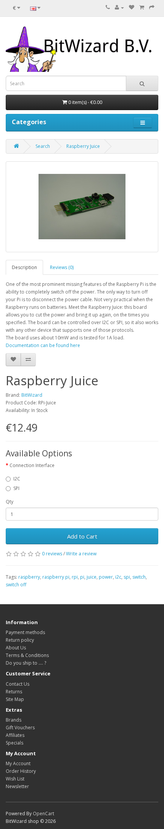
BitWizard (31, 395)
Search (42, 146)
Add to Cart (82, 536)
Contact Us (17, 684)
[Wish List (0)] (131, 7)
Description (24, 267)
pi (82, 577)
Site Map (15, 699)
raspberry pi (55, 577)
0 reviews (52, 553)
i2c (118, 577)
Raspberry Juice (83, 146)
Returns (14, 691)
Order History (21, 771)
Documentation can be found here (43, 345)
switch (139, 577)
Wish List (15, 778)
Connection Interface (32, 465)
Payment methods (25, 632)
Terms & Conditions (27, 655)
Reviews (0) (62, 267)
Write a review (81, 553)
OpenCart (43, 813)
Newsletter (17, 786)
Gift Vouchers (20, 727)
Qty (9, 501)
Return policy (20, 640)
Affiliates (15, 735)
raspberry (29, 577)
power (106, 577)
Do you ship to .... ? (26, 663)
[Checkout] (151, 7)
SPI (16, 488)
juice (91, 577)
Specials (14, 743)
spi (127, 577)
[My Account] (119, 7)
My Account (18, 763)
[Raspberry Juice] (82, 206)
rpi (75, 577)
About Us (16, 647)
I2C (16, 478)
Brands (13, 720)
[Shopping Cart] (141, 7)
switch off (16, 584)
